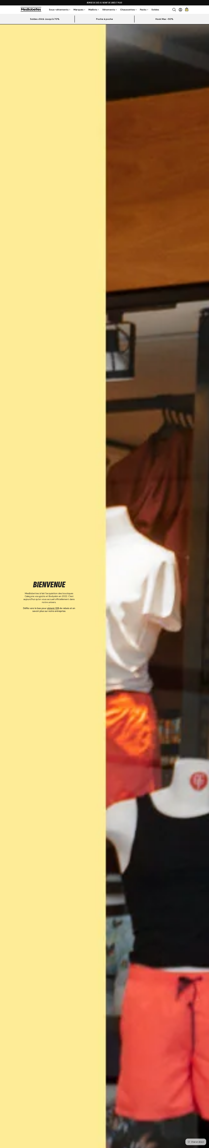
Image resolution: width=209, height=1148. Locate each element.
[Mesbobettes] (31, 9)
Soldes (155, 9)
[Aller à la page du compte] (180, 9)
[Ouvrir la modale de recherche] (174, 9)
